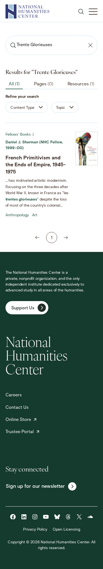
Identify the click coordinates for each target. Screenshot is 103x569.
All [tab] (14, 84)
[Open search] (81, 11)
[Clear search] (90, 45)
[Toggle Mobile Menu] (93, 11)
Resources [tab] (81, 84)
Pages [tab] (43, 84)
